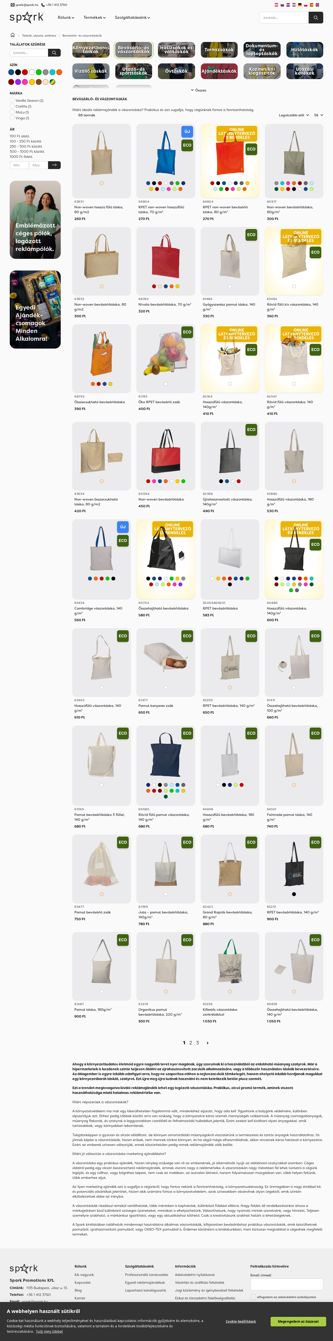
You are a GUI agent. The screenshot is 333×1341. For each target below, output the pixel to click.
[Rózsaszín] (25, 82)
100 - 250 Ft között (25, 141)
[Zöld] (39, 72)
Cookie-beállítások (241, 1321)
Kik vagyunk (84, 1274)
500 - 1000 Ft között (27, 151)
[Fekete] (18, 72)
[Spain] (311, 5)
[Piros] (25, 72)
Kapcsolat (83, 1282)
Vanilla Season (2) (29, 100)
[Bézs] (46, 82)
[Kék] (11, 72)
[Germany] (300, 5)
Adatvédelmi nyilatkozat (195, 1274)
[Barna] (39, 82)
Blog (78, 1290)
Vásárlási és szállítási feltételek (199, 1282)
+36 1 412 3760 (56, 5)
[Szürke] (46, 72)
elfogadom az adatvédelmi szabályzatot (286, 1297)
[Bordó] (11, 82)
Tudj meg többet (49, 1331)
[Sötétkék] (183, 183)
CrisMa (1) (23, 106)
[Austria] (276, 5)
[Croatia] (288, 5)
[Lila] (18, 82)
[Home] (13, 35)
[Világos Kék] (163, 189)
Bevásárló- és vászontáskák (82, 36)
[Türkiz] (52, 72)
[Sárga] (32, 82)
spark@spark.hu (35, 1301)
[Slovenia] (282, 5)
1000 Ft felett (21, 156)
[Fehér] (32, 72)
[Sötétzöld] (276, 189)
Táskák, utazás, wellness (39, 36)
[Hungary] (294, 5)
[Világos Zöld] (174, 189)
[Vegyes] (52, 82)
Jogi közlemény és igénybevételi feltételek (209, 1290)
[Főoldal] (39, 1269)
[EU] (319, 5)
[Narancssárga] (59, 72)
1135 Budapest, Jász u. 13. (47, 1288)
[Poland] (306, 5)
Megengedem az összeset (298, 1321)
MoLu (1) (22, 112)
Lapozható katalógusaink (145, 1290)
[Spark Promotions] (26, 17)
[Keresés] (54, 53)
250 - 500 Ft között (26, 146)
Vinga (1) (22, 118)
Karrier (80, 1298)
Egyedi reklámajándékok (145, 1282)
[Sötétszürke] (172, 183)
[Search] (316, 17)
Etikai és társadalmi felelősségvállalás (205, 1298)
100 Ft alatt (19, 136)
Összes (200, 90)
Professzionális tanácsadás (146, 1274)
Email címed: (261, 1275)
